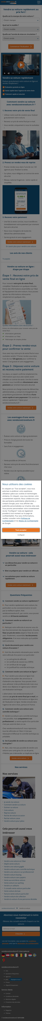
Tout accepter (21, 530)
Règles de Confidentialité (28, 521)
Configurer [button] (21, 535)
